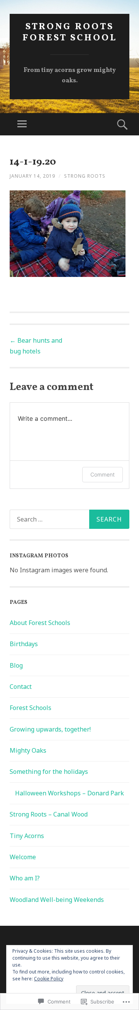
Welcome (23, 857)
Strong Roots (84, 176)
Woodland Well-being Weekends (57, 899)
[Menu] (22, 124)
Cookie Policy (48, 978)
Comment (102, 474)
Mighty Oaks (28, 750)
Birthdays (24, 644)
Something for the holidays (49, 771)
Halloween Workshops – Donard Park (69, 793)
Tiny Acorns (27, 836)
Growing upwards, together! (50, 729)
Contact (21, 686)
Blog (16, 665)
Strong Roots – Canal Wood (49, 814)
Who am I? (25, 878)
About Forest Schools (40, 622)
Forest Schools (30, 707)
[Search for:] (69, 519)
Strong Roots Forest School (69, 32)
